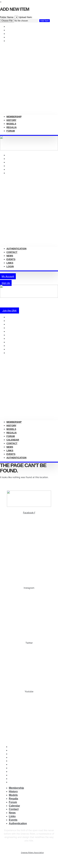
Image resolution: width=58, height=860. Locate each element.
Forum (10, 41)
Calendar (12, 440)
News (9, 255)
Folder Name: (7, 17)
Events (10, 454)
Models (11, 123)
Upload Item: (25, 17)
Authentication (16, 248)
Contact (11, 252)
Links (9, 263)
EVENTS (10, 259)
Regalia (11, 127)
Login (10, 173)
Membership (14, 116)
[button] (29, 78)
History (11, 120)
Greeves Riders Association (32, 852)
